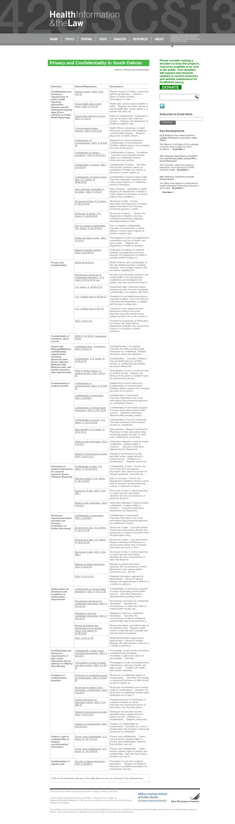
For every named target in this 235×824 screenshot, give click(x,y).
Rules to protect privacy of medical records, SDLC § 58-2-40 (90, 373)
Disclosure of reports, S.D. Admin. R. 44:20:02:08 (88, 214)
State (103, 39)
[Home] (77, 25)
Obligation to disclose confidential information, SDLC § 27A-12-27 (91, 616)
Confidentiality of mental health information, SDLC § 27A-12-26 (90, 409)
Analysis (120, 39)
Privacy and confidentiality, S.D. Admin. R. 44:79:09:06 (91, 750)
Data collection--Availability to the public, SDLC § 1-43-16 (89, 190)
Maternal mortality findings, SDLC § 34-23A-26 (88, 251)
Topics (69, 39)
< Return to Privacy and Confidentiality (131, 70)
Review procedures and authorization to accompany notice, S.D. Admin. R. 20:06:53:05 (88, 629)
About (159, 39)
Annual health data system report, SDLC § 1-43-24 (88, 105)
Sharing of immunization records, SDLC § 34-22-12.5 (91, 455)
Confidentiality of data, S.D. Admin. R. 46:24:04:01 (88, 467)
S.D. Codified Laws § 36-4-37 (89, 308)
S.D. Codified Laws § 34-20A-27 (91, 296)
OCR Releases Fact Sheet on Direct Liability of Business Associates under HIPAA (178, 138)
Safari (115, 791)
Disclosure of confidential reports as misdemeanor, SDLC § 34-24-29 (91, 678)
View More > (168, 192)
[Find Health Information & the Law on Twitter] (162, 108)
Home (54, 39)
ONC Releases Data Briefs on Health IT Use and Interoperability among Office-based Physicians (179, 158)
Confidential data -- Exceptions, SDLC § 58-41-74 (90, 347)
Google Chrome (99, 791)
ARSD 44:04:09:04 (84, 262)
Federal (86, 39)
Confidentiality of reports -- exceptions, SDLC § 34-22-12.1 (90, 154)
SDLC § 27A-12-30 (84, 576)
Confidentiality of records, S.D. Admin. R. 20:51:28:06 (90, 421)
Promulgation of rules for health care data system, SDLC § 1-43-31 (91, 665)
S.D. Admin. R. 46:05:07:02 (88, 287)
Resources (140, 39)
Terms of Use (100, 798)
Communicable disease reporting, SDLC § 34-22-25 (88, 129)
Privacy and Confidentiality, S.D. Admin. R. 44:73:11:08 (91, 737)
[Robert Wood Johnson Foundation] (185, 802)
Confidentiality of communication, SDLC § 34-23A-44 (91, 143)
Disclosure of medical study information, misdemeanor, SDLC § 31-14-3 (91, 690)
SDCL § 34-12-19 (83, 321)
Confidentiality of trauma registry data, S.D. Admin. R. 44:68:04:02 (91, 180)
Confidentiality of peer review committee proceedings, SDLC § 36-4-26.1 (91, 653)
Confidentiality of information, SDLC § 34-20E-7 (89, 396)
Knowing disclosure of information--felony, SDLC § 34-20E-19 (90, 702)
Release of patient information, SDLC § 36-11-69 (90, 565)
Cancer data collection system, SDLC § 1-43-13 (90, 117)
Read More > (179, 149)
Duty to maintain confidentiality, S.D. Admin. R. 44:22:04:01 (90, 227)
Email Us (112, 798)
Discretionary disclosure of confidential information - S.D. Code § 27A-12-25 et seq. (89, 277)
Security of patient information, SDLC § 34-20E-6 (90, 762)
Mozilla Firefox (84, 791)
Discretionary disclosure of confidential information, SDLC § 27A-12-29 (91, 604)
